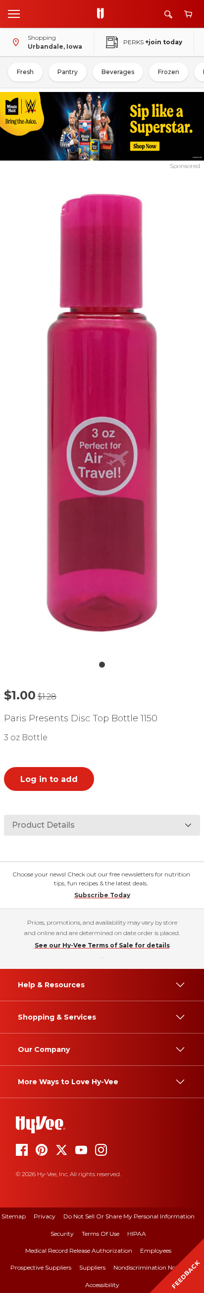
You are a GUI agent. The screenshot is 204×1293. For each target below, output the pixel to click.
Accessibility (102, 1285)
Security (62, 1233)
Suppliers (92, 1267)
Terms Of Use (100, 1233)
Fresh (25, 72)
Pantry (67, 72)
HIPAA (136, 1233)
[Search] (168, 14)
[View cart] (188, 14)
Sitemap (13, 1216)
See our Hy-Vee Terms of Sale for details (102, 945)
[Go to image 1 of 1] (102, 665)
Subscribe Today (102, 895)
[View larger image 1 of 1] (102, 413)
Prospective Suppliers (40, 1267)
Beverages (118, 72)
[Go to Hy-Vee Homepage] (103, 14)
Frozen (168, 72)
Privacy (44, 1216)
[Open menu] (14, 13)
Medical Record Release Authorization (78, 1250)
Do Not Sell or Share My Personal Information (129, 1216)
